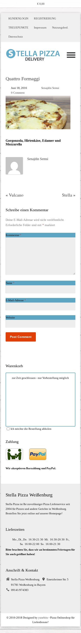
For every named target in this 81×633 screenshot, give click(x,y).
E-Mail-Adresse (16, 300)
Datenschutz (15, 36)
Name (10, 283)
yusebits (43, 617)
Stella (67, 195)
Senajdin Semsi (50, 88)
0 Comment (18, 92)
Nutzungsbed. (60, 27)
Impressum (40, 27)
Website (10, 317)
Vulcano (16, 195)
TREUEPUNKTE (18, 27)
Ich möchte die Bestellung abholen (31, 428)
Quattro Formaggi (23, 78)
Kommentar (13, 235)
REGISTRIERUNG (45, 18)
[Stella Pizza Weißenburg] (33, 54)
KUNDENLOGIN (18, 18)
